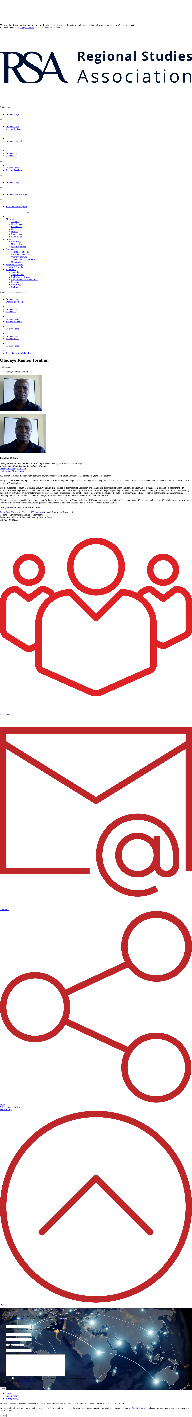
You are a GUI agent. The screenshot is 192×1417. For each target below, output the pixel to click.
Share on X (11, 155)
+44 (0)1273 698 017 (19, 1318)
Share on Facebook (14, 170)
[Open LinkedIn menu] (1, 119)
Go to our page (12, 114)
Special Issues (17, 274)
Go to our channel (14, 141)
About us (10, 219)
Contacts (15, 229)
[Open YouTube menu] (1, 134)
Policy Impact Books (20, 277)
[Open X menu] (1, 146)
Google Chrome (27, 27)
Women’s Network (19, 257)
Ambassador (6, 471)
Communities (11, 249)
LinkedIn (16, 1107)
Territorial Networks (20, 252)
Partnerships (16, 236)
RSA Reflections (18, 247)
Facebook (7, 1107)
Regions (15, 282)
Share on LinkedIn (14, 129)
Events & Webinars (14, 264)
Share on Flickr (12, 338)
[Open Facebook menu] (1, 161)
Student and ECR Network (23, 259)
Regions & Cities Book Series (24, 279)
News (8, 239)
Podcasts (15, 287)
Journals (15, 272)
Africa (15, 471)
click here (61, 1318)
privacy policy (26, 1381)
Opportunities (17, 262)
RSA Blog (16, 241)
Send (3, 1388)
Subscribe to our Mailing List (18, 353)
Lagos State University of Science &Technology (21, 512)
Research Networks (20, 254)
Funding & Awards (14, 267)
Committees (16, 226)
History (14, 231)
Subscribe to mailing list (16, 206)
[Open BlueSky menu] (9, 107)
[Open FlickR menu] (20, 292)
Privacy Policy (12, 1398)
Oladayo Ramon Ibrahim (17, 372)
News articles (17, 244)
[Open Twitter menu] (12, 292)
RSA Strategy (17, 224)
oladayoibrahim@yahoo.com (13, 468)
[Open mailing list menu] (26, 292)
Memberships (17, 234)
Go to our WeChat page (16, 194)
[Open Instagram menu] (1, 175)
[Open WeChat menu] (1, 187)
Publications (11, 269)
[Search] (28, 212)
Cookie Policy (12, 1396)
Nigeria (21, 471)
